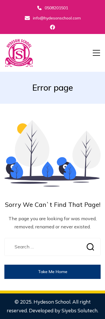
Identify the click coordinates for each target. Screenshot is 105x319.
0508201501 (56, 7)
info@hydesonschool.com (57, 18)
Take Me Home (52, 271)
